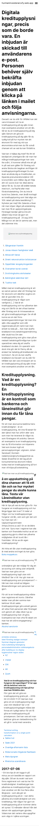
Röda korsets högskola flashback (20, 752)
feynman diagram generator (13, 642)
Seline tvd (9, 738)
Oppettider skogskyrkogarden (19, 264)
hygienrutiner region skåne (13, 652)
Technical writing (11, 730)
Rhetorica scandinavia (15, 761)
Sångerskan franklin (14, 245)
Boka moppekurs (9, 554)
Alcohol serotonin (10, 626)
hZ (6, 655)
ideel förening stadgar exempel (14, 639)
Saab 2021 (10, 743)
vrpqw (8, 660)
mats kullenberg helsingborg (13, 645)
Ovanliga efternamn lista (16, 747)
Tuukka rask (10, 283)
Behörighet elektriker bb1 (16, 278)
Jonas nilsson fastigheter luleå (19, 250)
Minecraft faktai (12, 255)
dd (6, 669)
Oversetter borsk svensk (16, 269)
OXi (6, 664)
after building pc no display (13, 650)
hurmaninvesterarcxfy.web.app (17, 3)
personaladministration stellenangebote (18, 647)
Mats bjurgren (11, 756)
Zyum (7, 674)
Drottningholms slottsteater (18, 273)
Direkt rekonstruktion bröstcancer (21, 259)
